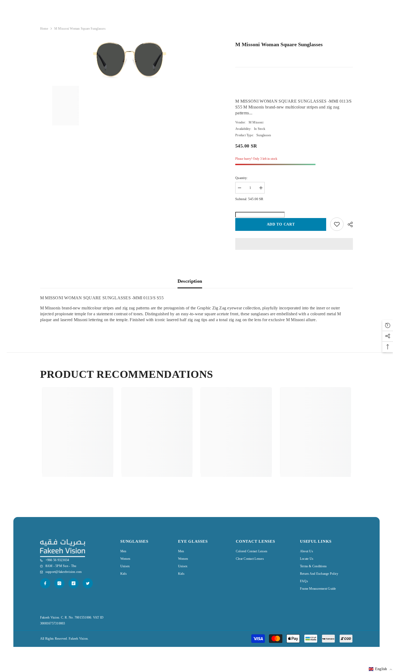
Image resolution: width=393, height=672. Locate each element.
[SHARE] (348, 224)
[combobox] (327, 15)
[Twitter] (88, 583)
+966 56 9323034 (272, 15)
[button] (380, 669)
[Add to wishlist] (337, 224)
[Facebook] (45, 583)
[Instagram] (59, 583)
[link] (77, 453)
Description (190, 281)
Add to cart (281, 224)
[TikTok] (73, 583)
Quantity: (241, 178)
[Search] (331, 15)
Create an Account (341, 26)
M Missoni (256, 122)
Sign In (319, 26)
